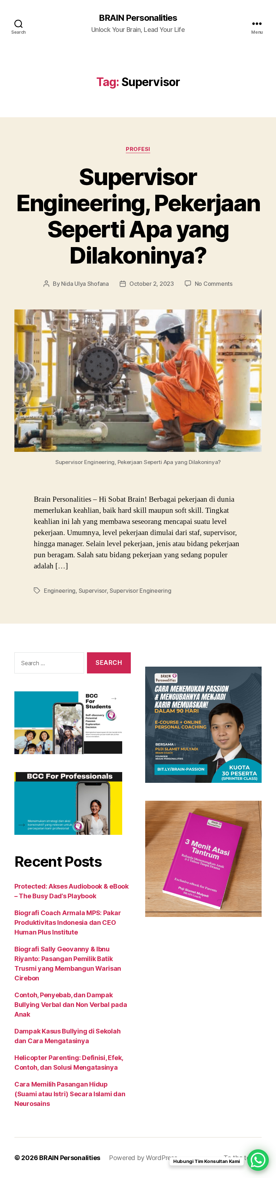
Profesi (138, 149)
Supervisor (93, 590)
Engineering (59, 590)
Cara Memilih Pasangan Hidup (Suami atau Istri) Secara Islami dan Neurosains (69, 1093)
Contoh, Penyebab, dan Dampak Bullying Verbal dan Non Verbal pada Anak (70, 1004)
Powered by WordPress (143, 1158)
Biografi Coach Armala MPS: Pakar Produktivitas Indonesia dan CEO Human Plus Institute (67, 922)
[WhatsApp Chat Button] (258, 1160)
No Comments (214, 283)
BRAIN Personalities (138, 18)
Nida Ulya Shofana (85, 283)
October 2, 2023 (151, 283)
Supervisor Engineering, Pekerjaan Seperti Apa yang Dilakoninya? (138, 216)
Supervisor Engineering (140, 590)
